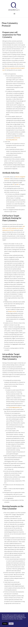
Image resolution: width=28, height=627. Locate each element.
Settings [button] (5, 623)
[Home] (14, 6)
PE (13, 184)
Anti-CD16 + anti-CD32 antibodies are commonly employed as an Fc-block (13, 228)
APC (18, 184)
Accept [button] (11, 623)
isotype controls (12, 311)
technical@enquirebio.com (15, 407)
